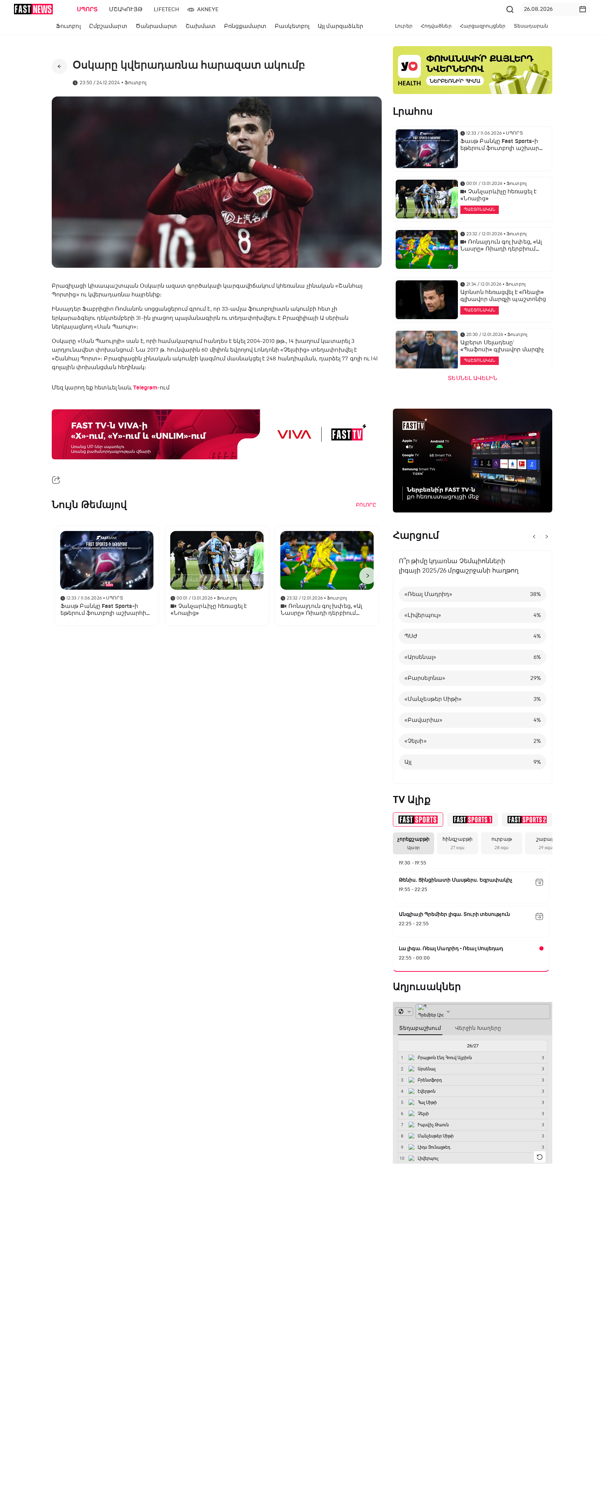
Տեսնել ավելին (472, 378)
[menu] (287, 9)
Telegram (145, 387)
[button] (582, 9)
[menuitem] (86, 9)
